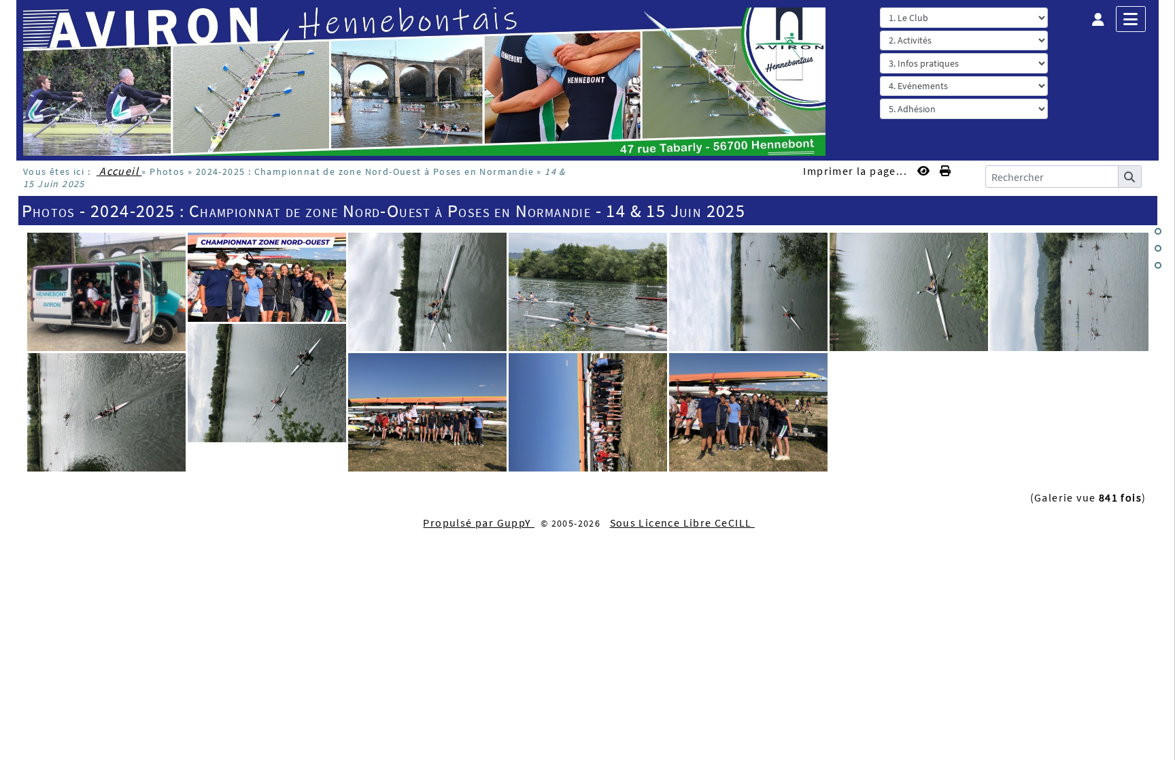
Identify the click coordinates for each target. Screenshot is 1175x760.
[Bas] (1158, 265)
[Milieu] (1158, 248)
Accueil (119, 171)
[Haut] (1158, 231)
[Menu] (1131, 19)
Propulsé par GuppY (478, 522)
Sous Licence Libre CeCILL (682, 522)
